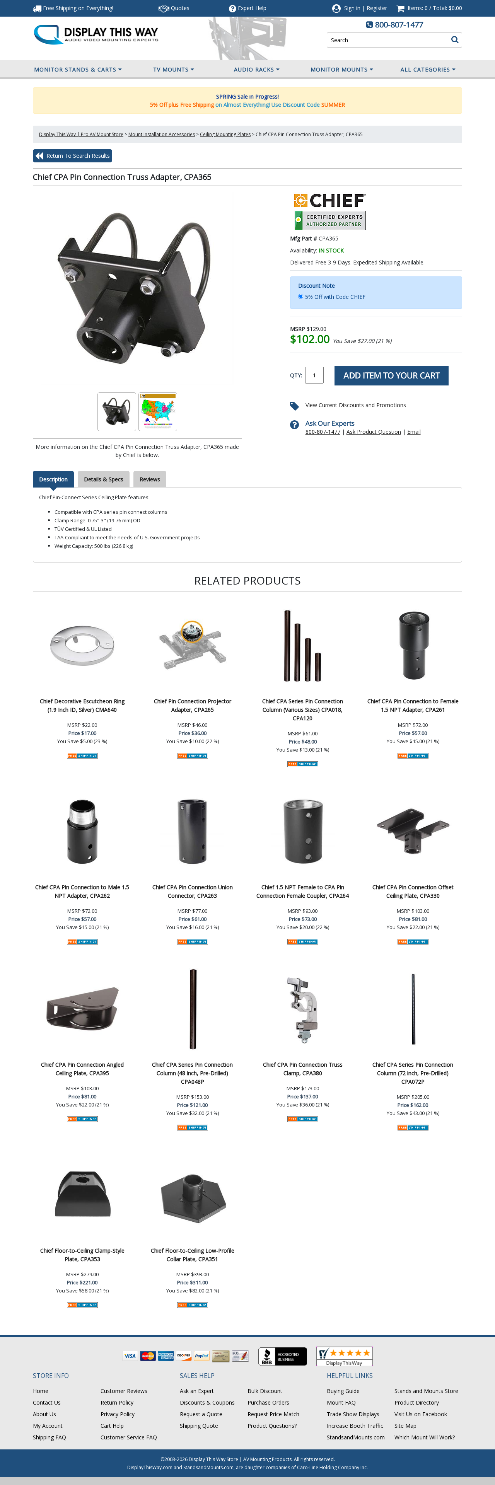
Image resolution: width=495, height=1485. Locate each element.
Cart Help (112, 1425)
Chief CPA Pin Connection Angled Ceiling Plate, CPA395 (82, 1069)
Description (53, 479)
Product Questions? (272, 1425)
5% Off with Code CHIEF (335, 296)
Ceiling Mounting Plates (225, 134)
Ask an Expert (197, 1391)
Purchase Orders (268, 1402)
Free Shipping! (77, 8)
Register (377, 8)
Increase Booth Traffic (355, 1425)
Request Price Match (273, 1414)
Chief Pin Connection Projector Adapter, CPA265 (192, 705)
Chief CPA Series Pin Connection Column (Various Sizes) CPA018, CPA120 (302, 709)
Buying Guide (343, 1391)
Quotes (179, 8)
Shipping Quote (199, 1425)
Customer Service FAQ (129, 1437)
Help (252, 8)
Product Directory (416, 1402)
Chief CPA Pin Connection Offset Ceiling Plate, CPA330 (413, 891)
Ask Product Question (373, 431)
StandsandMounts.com (356, 1437)
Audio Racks (254, 69)
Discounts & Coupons (207, 1402)
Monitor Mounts (339, 69)
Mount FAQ (341, 1402)
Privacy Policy (118, 1414)
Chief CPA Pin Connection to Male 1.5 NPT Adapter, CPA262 (82, 891)
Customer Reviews (124, 1391)
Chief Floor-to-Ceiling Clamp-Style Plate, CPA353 (82, 1255)
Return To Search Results (77, 155)
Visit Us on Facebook (420, 1414)
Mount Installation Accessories (161, 134)
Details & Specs (103, 479)
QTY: (296, 375)
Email (414, 431)
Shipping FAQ (49, 1437)
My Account (48, 1425)
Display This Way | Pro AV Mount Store (81, 134)
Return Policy (117, 1402)
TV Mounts (171, 69)
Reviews (150, 479)
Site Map (405, 1425)
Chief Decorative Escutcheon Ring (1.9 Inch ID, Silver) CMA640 (82, 705)
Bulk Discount (265, 1391)
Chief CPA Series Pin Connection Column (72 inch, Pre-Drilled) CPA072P (412, 1073)
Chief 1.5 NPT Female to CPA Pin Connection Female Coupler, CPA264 (302, 891)
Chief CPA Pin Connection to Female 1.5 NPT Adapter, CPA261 (413, 705)
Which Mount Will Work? (424, 1437)
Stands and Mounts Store (426, 1391)
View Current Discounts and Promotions (356, 405)
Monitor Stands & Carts (75, 69)
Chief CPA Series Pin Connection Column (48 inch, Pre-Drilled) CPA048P (192, 1073)
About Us (44, 1414)
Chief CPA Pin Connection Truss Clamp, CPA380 (303, 1069)
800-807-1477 (399, 24)
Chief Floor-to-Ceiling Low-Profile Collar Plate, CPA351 (192, 1255)
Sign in (352, 8)
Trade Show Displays (353, 1414)
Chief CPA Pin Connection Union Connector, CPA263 (192, 891)
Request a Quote (201, 1414)
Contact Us (47, 1402)
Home (40, 1391)
